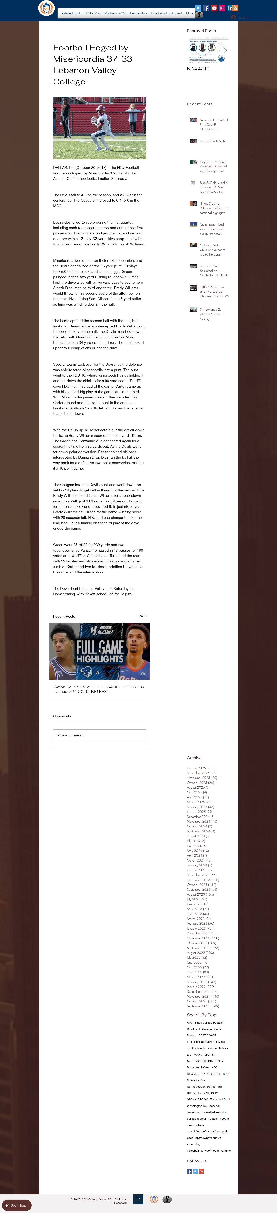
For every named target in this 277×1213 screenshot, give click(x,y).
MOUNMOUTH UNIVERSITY (205, 1061)
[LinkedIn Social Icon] (231, 8)
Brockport (193, 1029)
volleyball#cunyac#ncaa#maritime (209, 1150)
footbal (213, 1118)
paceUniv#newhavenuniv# (204, 1138)
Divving (191, 1035)
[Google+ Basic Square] (201, 1171)
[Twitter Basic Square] (195, 1171)
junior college (195, 1125)
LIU (189, 1054)
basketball (193, 1112)
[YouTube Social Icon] (214, 8)
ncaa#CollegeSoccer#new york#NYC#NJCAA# (209, 1131)
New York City (196, 1080)
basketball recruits (214, 1112)
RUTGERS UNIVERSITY (202, 1093)
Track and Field (220, 1099)
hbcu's (224, 1118)
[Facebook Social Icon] (206, 8)
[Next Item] (225, 50)
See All (142, 615)
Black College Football (208, 1022)
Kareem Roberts (218, 1048)
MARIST (209, 1054)
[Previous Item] (193, 50)
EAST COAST (207, 1035)
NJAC (226, 1074)
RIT (220, 1086)
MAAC (198, 1054)
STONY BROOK (197, 1099)
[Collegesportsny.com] (198, 8)
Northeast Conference (201, 1086)
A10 (189, 1022)
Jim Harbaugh (196, 1048)
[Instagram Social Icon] (222, 8)
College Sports (211, 1029)
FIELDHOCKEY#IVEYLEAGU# (206, 1042)
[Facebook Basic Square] (189, 1171)
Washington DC (197, 1106)
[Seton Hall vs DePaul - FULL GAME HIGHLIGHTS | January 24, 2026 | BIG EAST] (99, 651)
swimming (193, 1144)
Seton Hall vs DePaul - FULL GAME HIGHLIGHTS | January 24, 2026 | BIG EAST (99, 689)
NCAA (205, 1067)
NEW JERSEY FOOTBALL (204, 1074)
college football (196, 1118)
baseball (214, 1106)
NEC (214, 1067)
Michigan (193, 1067)
